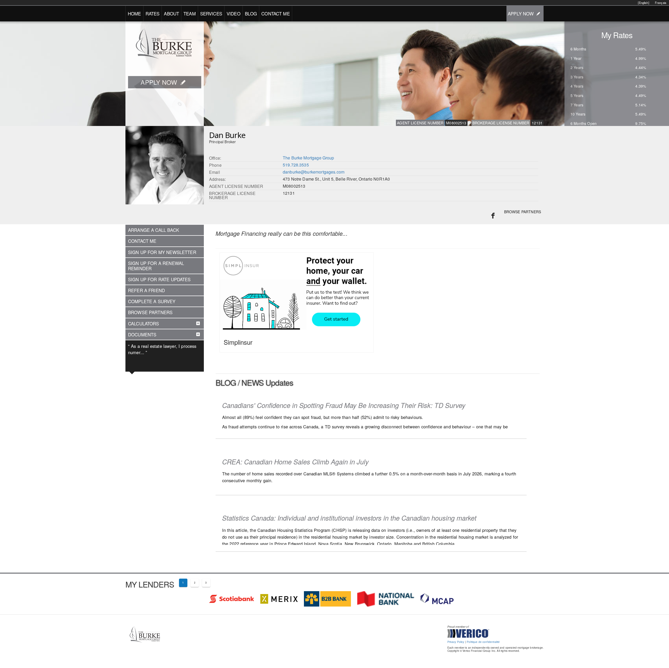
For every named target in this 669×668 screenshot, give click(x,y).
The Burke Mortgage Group (308, 158)
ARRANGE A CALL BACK (153, 230)
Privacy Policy (455, 642)
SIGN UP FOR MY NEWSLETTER (162, 252)
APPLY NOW (521, 13)
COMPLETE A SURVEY (152, 301)
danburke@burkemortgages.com (313, 172)
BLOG (251, 13)
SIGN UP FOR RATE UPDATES (159, 279)
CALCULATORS (143, 323)
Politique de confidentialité (483, 642)
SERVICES (211, 13)
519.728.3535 (296, 165)
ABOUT (171, 13)
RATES (153, 13)
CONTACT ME (275, 13)
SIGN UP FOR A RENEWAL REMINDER (156, 266)
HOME (134, 13)
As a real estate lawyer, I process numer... (162, 349)
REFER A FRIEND (146, 290)
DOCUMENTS (142, 334)
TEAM (189, 13)
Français (660, 3)
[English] (643, 3)
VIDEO (233, 13)
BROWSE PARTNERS (522, 211)
